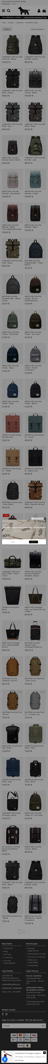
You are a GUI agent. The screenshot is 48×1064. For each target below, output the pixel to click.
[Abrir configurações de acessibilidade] (4, 1059)
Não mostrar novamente (39, 518)
